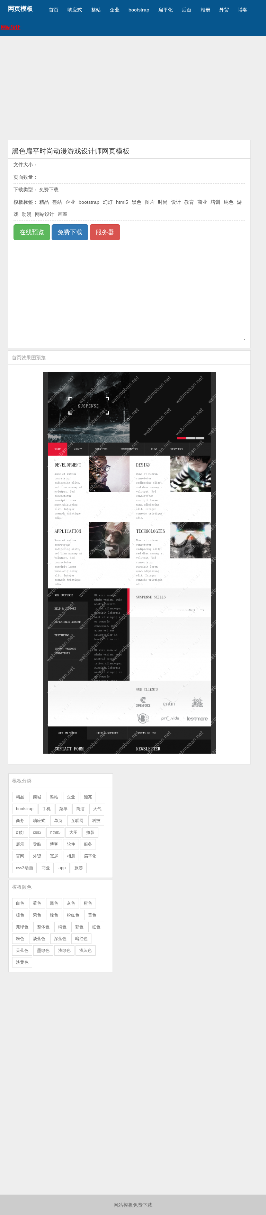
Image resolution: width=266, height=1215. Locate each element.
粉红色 (73, 915)
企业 (114, 9)
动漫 (27, 214)
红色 (96, 926)
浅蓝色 (85, 950)
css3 (37, 832)
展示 (20, 844)
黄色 (92, 915)
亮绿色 (22, 926)
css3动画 (24, 867)
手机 (46, 808)
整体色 (43, 926)
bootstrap (138, 9)
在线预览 (31, 232)
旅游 (78, 867)
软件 (71, 844)
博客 (243, 9)
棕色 (20, 915)
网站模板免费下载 (133, 1205)
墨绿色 (43, 950)
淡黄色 (22, 962)
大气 (97, 808)
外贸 (224, 9)
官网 (20, 856)
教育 (189, 202)
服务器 (105, 232)
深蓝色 (60, 938)
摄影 (90, 832)
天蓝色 (22, 950)
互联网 (77, 820)
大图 (73, 832)
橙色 (88, 903)
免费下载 (69, 232)
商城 (37, 797)
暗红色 (81, 938)
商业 (202, 202)
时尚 (163, 202)
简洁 (80, 808)
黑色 (136, 202)
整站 (96, 9)
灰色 (71, 903)
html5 (122, 202)
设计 (176, 202)
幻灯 (108, 202)
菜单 (63, 808)
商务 (20, 820)
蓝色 (37, 903)
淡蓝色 (39, 938)
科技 (96, 820)
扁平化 (165, 9)
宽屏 (54, 856)
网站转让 (10, 27)
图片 (149, 202)
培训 (215, 202)
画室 (63, 214)
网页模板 (20, 8)
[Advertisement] (133, 87)
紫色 (37, 915)
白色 (20, 903)
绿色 (54, 915)
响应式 (75, 9)
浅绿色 (64, 950)
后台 (187, 9)
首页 (54, 9)
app (62, 867)
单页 (58, 820)
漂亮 (88, 797)
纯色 (228, 202)
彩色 (79, 926)
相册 (205, 9)
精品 (44, 202)
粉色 (20, 938)
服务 (88, 844)
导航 (37, 844)
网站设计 (44, 214)
